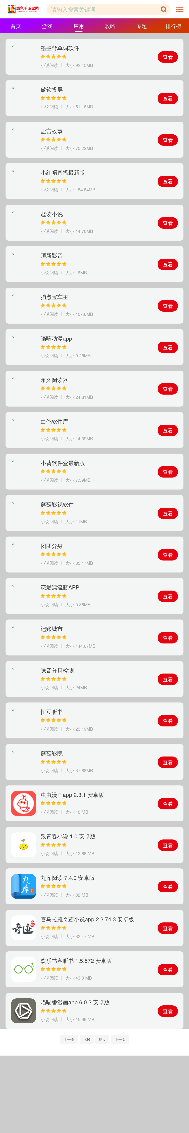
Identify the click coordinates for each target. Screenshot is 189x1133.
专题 (142, 26)
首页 (16, 26)
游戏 (47, 26)
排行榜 (173, 26)
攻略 (110, 26)
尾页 (102, 1039)
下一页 (120, 1039)
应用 (79, 26)
